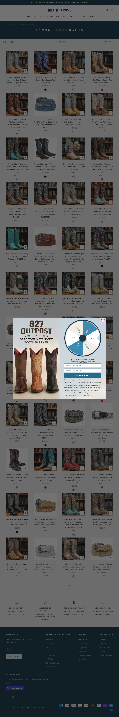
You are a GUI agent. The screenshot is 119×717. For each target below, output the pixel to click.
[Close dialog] (103, 321)
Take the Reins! (82, 375)
